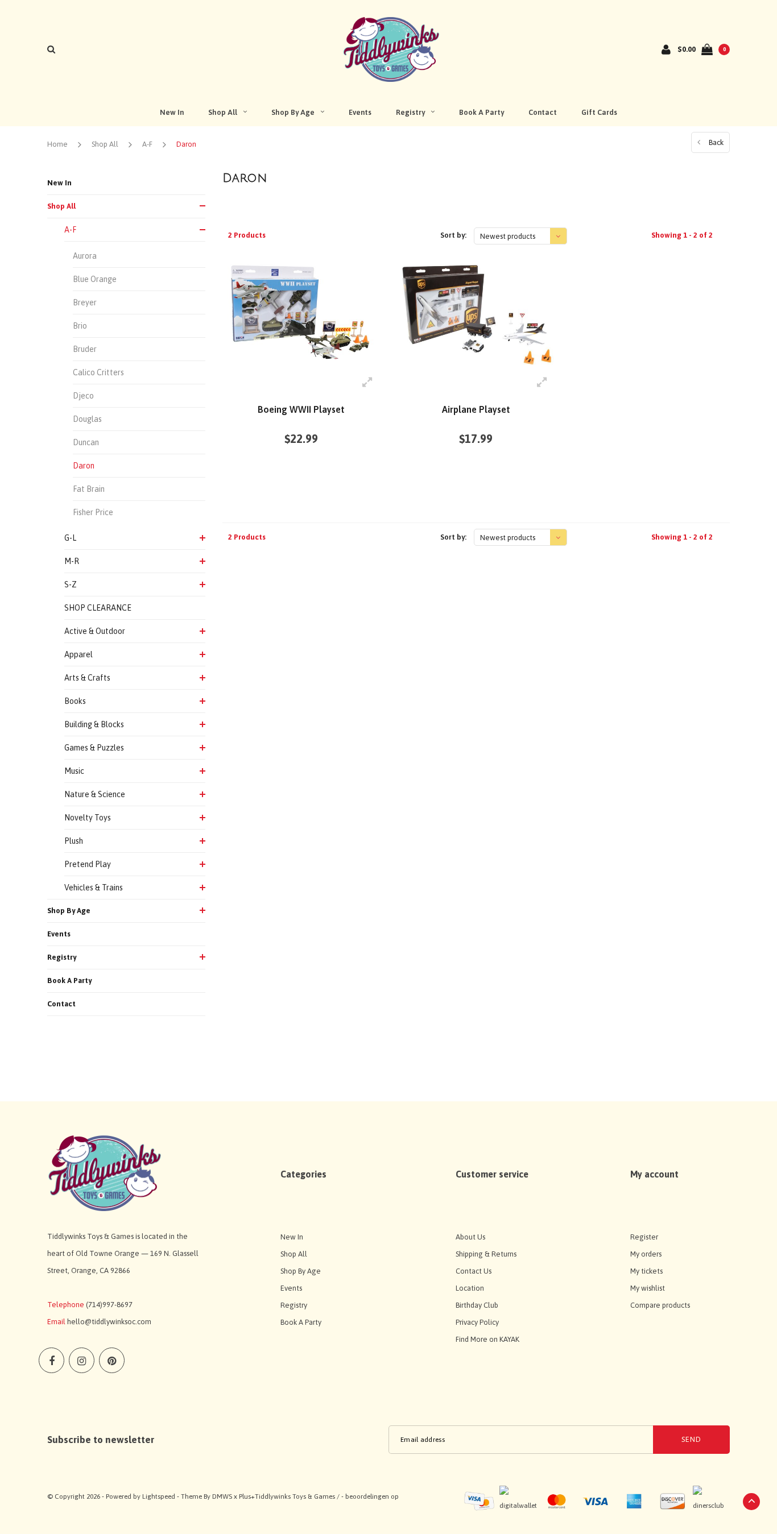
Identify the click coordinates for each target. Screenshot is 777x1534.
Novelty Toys (87, 817)
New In (172, 112)
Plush (73, 840)
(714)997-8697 (109, 1304)
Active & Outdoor (94, 631)
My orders (646, 1254)
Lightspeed (158, 1496)
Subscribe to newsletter (100, 1439)
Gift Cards (599, 112)
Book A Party (481, 112)
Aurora (85, 255)
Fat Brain (89, 489)
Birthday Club (477, 1305)
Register (644, 1237)
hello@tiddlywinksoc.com (109, 1321)
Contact (542, 112)
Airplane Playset (476, 409)
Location (470, 1288)
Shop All (222, 112)
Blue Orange (95, 279)
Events (360, 112)
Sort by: (453, 235)
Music (74, 771)
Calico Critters (98, 372)
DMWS (222, 1496)
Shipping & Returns (486, 1254)
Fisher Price (93, 512)
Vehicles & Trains (93, 887)
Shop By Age (293, 112)
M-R (71, 561)
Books (75, 701)
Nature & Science (94, 794)
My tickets (646, 1271)
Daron (186, 144)
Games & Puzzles (94, 747)
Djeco (83, 395)
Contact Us (473, 1271)
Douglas (87, 419)
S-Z (70, 584)
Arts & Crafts (87, 677)
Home (57, 144)
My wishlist (647, 1288)
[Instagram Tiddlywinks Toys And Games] (81, 1360)
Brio (80, 325)
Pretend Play (87, 864)
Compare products (660, 1305)
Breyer (85, 302)
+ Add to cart (294, 481)
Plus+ (247, 1496)
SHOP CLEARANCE (97, 607)
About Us (470, 1237)
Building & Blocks (94, 724)
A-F (147, 144)
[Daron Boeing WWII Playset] (301, 314)
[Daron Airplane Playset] (476, 314)
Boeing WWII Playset (301, 409)
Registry (410, 112)
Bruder (85, 349)
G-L (70, 537)
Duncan (86, 442)
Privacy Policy (477, 1322)
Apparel (78, 654)
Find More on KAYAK (487, 1339)
